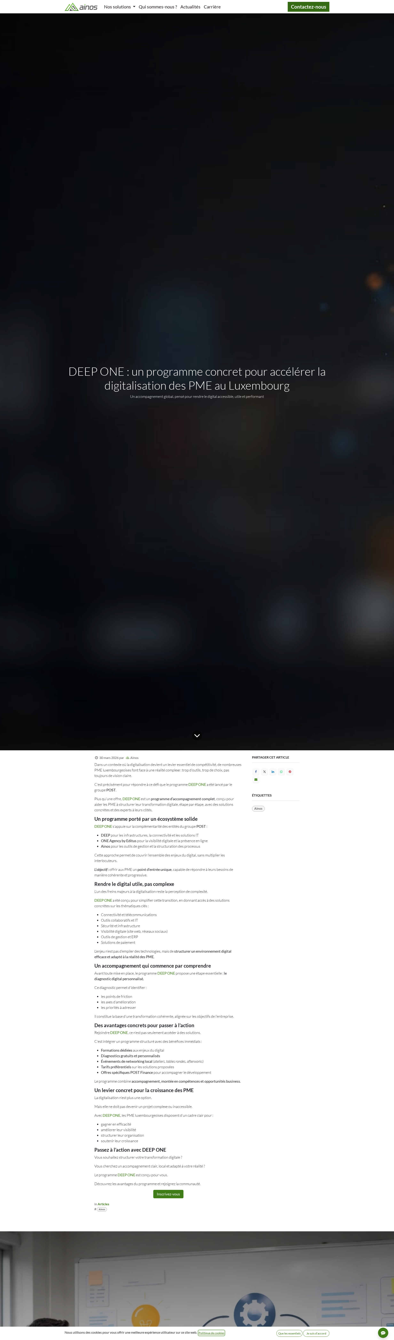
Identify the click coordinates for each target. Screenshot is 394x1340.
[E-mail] (256, 779)
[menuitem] (119, 7)
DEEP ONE (197, 784)
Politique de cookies (211, 1333)
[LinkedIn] (273, 771)
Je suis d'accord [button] (316, 1333)
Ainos (102, 1209)
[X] (264, 771)
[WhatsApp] (281, 771)
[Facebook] (256, 771)
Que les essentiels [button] (289, 1333)
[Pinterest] (290, 771)
